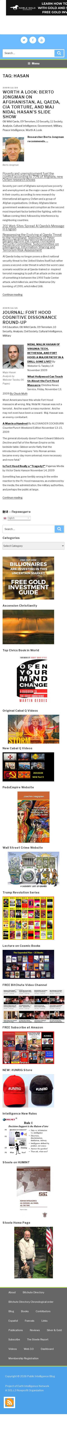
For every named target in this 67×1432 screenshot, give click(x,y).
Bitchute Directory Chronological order (30, 1301)
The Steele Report (37, 1339)
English (10, 518)
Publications (15, 1330)
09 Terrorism (27, 121)
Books (25, 1311)
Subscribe (14, 1339)
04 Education (10, 327)
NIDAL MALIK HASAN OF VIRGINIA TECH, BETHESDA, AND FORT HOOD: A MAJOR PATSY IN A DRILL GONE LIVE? (45, 353)
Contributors (43, 1311)
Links (44, 1320)
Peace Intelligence (14, 130)
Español (13, 1320)
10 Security (42, 121)
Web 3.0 (29, 1349)
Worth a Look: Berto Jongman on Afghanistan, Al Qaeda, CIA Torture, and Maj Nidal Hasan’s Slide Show (31, 104)
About (12, 1292)
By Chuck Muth (18, 393)
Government (45, 125)
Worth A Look (34, 130)
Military (57, 125)
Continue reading (13, 294)
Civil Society (31, 331)
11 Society (56, 121)
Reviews (35, 1330)
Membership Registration (23, 1358)
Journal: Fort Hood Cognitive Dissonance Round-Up (30, 317)
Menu (36, 63)
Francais (29, 1320)
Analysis (7, 125)
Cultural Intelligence (25, 125)
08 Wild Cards (11, 121)
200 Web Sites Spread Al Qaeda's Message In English (33, 227)
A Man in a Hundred (15, 423)
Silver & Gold (54, 1330)
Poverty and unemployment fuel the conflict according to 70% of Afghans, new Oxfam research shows (33, 177)
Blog (11, 1311)
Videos (12, 1349)
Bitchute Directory (33, 1292)
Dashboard (47, 1349)
